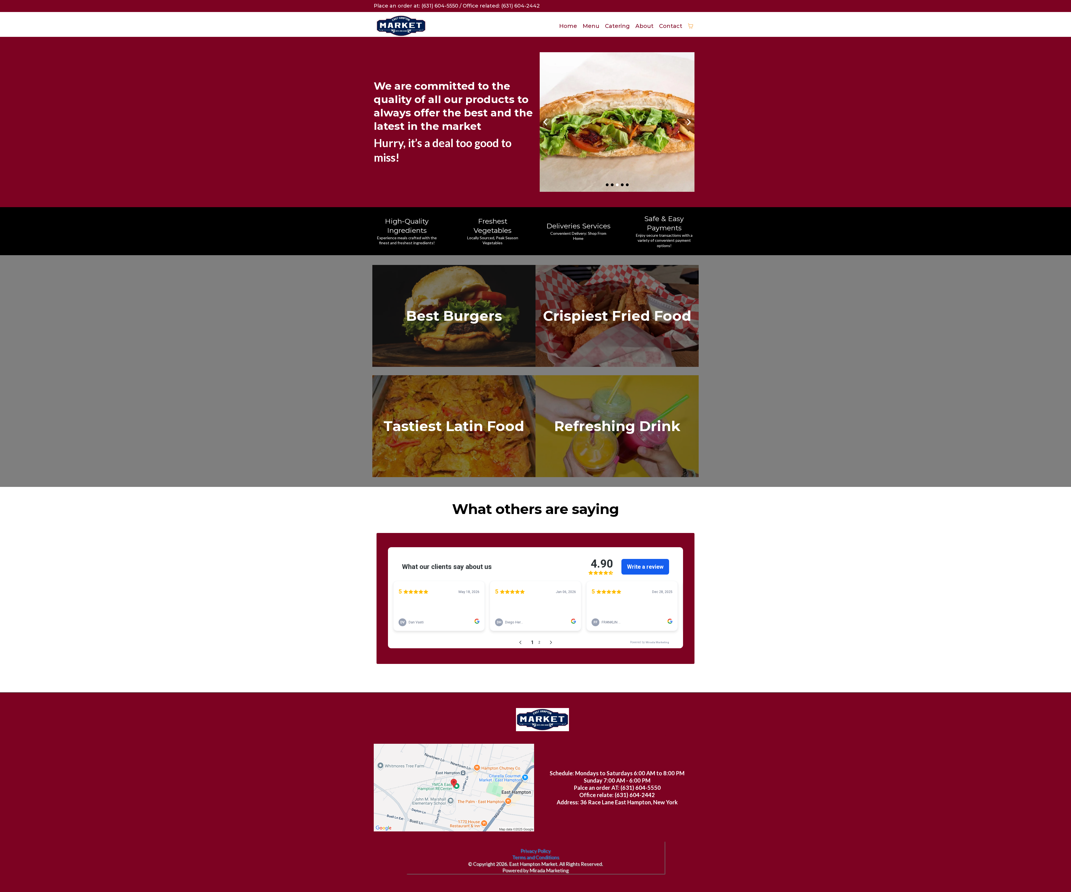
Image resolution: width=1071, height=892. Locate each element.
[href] (454, 787)
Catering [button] (617, 26)
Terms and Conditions (535, 857)
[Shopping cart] (690, 26)
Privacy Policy (535, 851)
